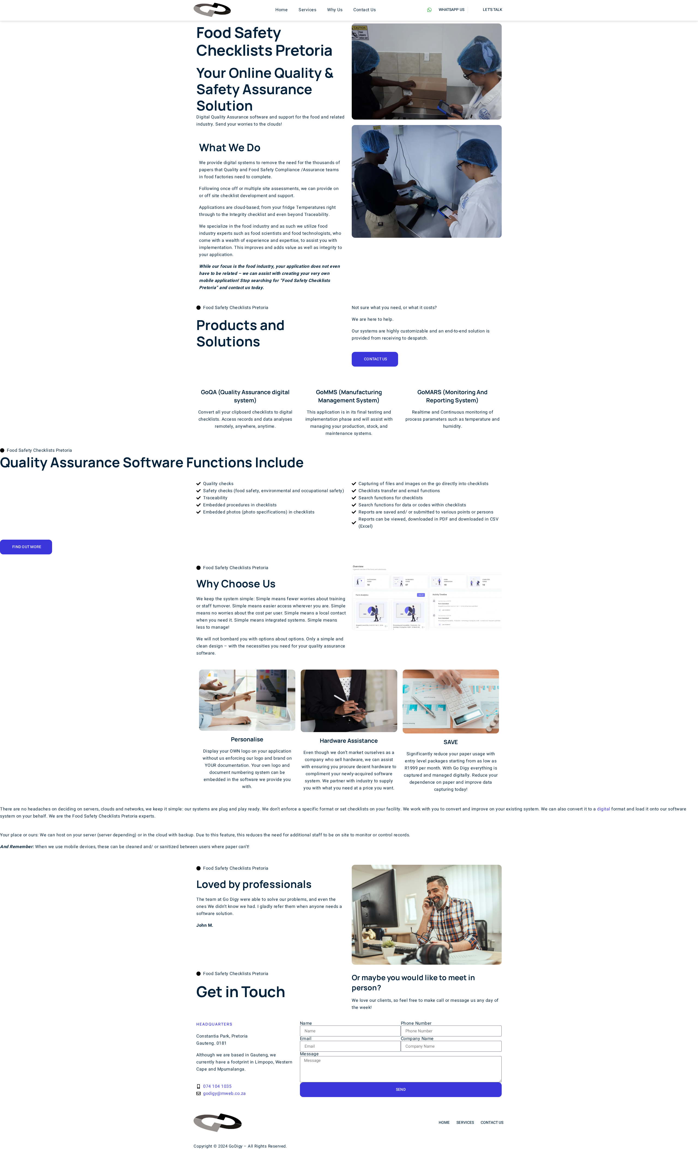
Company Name (417, 1038)
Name (306, 1023)
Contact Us (364, 10)
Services (307, 10)
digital (603, 809)
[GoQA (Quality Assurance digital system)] (245, 379)
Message (309, 1054)
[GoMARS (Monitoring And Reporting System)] (452, 379)
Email (306, 1038)
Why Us (334, 10)
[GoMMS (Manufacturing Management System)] (349, 379)
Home (281, 10)
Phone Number (416, 1023)
